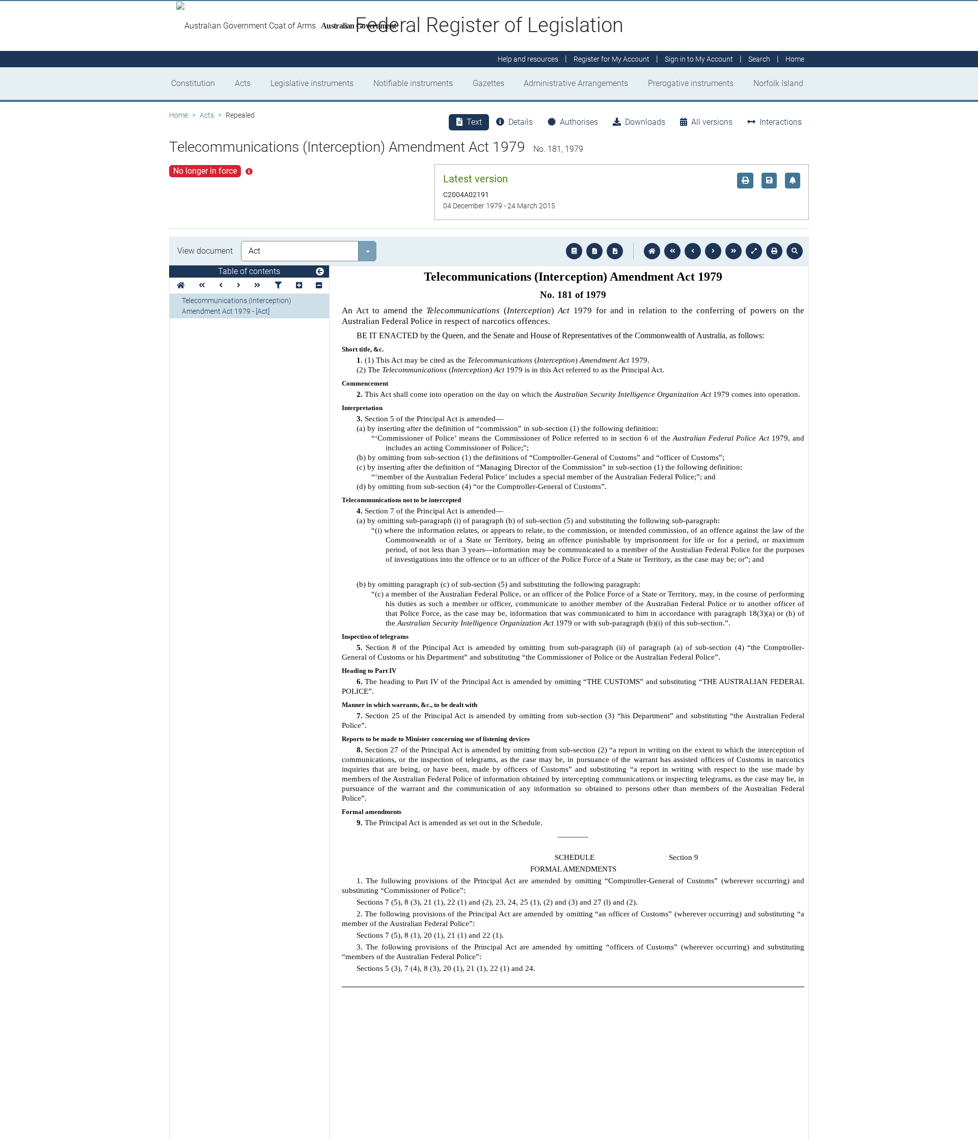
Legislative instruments (312, 83)
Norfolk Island (778, 83)
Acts (243, 83)
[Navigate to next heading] (238, 285)
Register (611, 59)
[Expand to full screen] (754, 251)
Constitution (193, 83)
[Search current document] (794, 251)
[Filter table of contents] (278, 285)
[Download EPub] (574, 251)
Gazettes (488, 83)
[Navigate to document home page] (180, 285)
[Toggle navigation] (320, 272)
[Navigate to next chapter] (733, 251)
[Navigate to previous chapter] (672, 251)
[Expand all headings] (299, 285)
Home (178, 115)
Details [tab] (520, 122)
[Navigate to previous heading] (220, 285)
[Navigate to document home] (652, 251)
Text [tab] (474, 122)
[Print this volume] (774, 251)
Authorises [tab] (579, 122)
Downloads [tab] (645, 122)
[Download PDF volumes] (594, 251)
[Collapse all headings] (319, 285)
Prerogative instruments (691, 83)
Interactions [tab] (780, 122)
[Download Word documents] (615, 251)
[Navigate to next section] (713, 251)
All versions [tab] (711, 122)
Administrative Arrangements (576, 83)
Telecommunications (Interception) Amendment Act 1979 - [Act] (236, 305)
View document (205, 251)
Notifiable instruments (413, 83)
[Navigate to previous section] (693, 251)
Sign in (699, 59)
